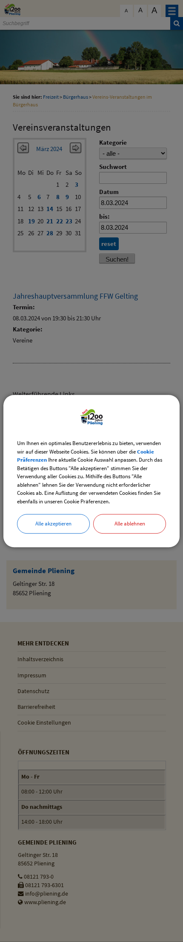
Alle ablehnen (129, 523)
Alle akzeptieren (53, 523)
